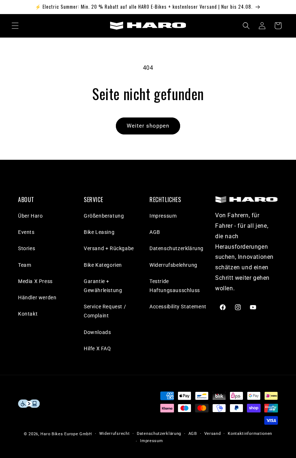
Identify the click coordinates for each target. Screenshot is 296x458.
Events (26, 232)
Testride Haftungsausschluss (174, 285)
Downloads (97, 332)
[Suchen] (246, 26)
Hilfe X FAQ (97, 348)
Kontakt (28, 314)
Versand (212, 433)
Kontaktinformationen (250, 433)
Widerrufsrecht (114, 433)
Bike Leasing (99, 232)
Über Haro (30, 216)
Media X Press (35, 281)
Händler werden (37, 297)
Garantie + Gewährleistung (103, 285)
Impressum (163, 216)
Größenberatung (104, 216)
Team (24, 265)
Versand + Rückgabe (109, 248)
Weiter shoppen (148, 126)
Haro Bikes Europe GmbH (66, 434)
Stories (26, 248)
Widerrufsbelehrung (173, 265)
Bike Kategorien (103, 265)
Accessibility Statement (177, 306)
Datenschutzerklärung (176, 248)
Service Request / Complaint (105, 311)
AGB (154, 232)
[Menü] (15, 26)
